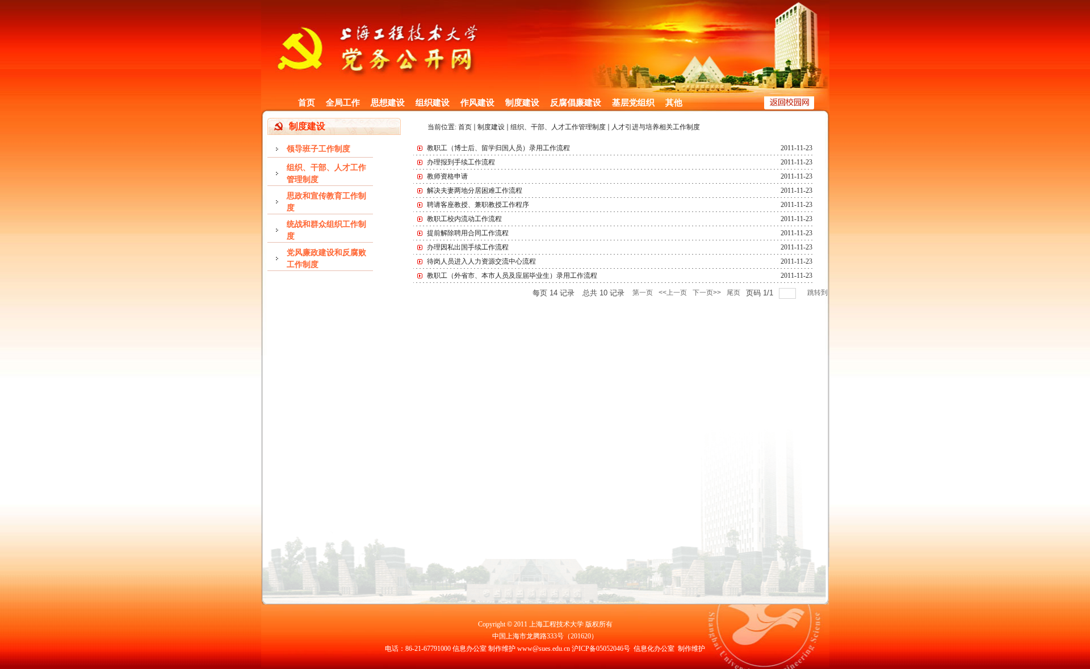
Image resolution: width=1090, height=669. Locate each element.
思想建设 (388, 102)
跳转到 (818, 293)
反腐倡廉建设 (575, 102)
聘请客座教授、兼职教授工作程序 (478, 205)
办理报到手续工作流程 (461, 162)
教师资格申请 (447, 176)
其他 (673, 102)
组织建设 (433, 102)
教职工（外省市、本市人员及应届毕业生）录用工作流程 (512, 276)
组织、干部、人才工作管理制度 (558, 127)
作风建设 (477, 102)
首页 (306, 102)
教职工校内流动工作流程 (464, 219)
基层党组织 (633, 102)
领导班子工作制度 (318, 149)
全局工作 (343, 102)
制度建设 (522, 102)
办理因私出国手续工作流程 (468, 247)
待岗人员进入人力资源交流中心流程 (481, 261)
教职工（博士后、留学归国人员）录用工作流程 (498, 148)
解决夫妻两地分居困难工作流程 (474, 190)
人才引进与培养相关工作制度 (655, 127)
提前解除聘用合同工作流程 (468, 233)
